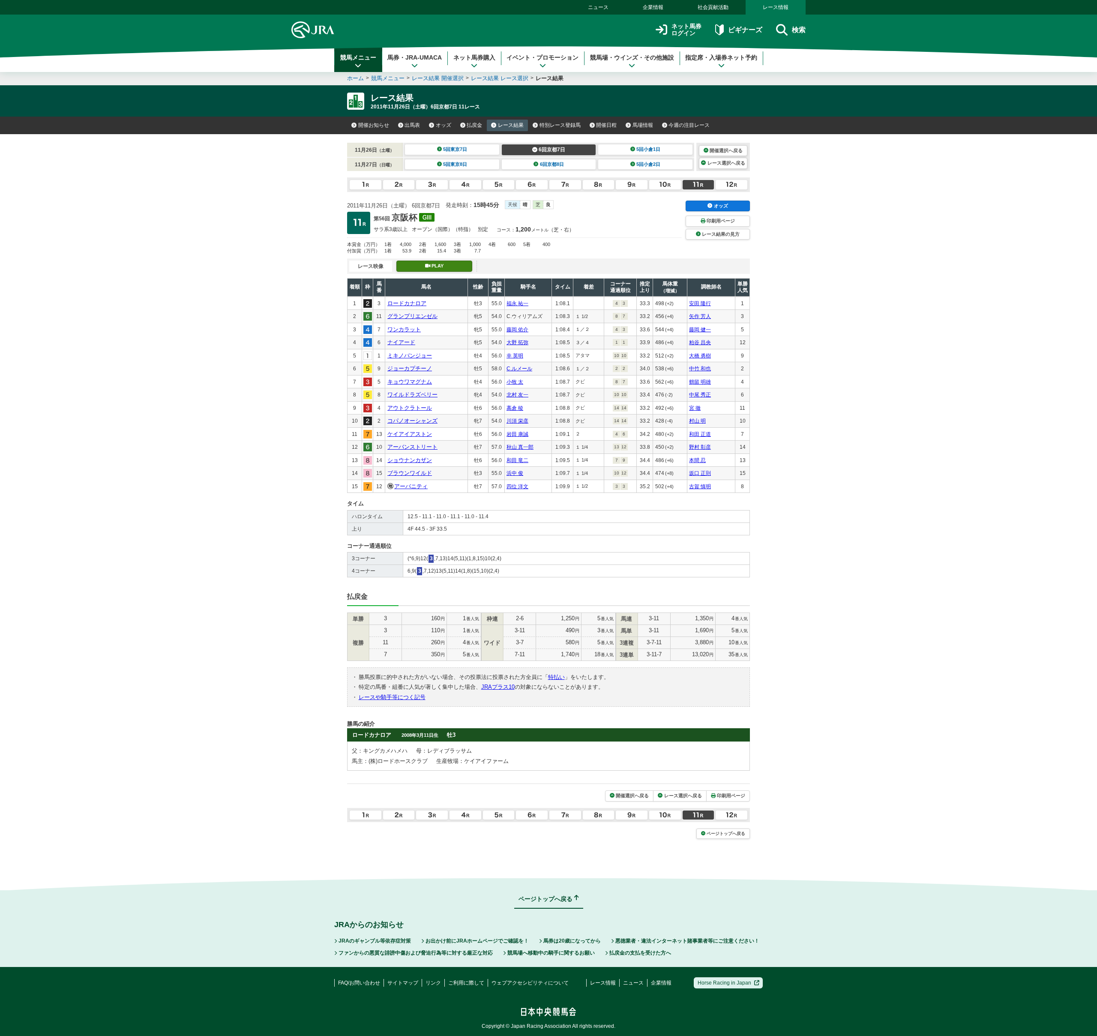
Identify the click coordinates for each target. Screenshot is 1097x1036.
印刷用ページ (721, 220)
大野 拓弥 (517, 342)
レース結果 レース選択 (499, 78)
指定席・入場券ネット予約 (721, 57)
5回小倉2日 (648, 164)
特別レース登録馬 (560, 125)
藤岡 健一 (700, 330)
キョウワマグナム (409, 381)
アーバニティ (411, 486)
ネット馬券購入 (474, 57)
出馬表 (412, 125)
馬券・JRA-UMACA (414, 57)
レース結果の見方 (721, 234)
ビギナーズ (745, 29)
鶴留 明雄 (700, 382)
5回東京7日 (455, 149)
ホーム (355, 78)
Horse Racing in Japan (724, 983)
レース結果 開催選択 (438, 78)
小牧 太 (515, 382)
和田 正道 (700, 434)
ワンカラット (404, 329)
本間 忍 (697, 460)
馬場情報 (642, 125)
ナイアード (401, 342)
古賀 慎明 (700, 486)
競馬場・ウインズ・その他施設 (632, 57)
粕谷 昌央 (700, 342)
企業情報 (653, 7)
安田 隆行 (700, 303)
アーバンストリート (412, 447)
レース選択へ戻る (726, 162)
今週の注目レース (689, 125)
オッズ (443, 125)
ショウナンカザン (409, 460)
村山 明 (697, 421)
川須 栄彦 (517, 421)
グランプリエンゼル (412, 316)
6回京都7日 (552, 150)
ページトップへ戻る (726, 833)
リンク (433, 983)
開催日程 (606, 125)
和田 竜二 (517, 460)
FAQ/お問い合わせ (359, 983)
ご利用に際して (466, 983)
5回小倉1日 (648, 149)
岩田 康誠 (517, 434)
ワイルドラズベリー (412, 394)
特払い (556, 677)
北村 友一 (517, 395)
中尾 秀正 (700, 395)
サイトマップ (402, 983)
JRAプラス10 (498, 687)
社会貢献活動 (713, 7)
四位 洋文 (517, 486)
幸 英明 (515, 356)
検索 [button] (799, 29)
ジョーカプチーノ (409, 368)
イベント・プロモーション (542, 57)
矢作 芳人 (700, 316)
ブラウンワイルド (409, 473)
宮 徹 (695, 408)
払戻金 (474, 125)
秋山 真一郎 (520, 447)
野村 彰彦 (700, 447)
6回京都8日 (552, 164)
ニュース (598, 7)
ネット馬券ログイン (686, 30)
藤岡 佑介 (517, 330)
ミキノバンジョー (409, 355)
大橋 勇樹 (700, 356)
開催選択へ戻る (726, 150)
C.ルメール (519, 369)
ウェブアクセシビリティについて (530, 983)
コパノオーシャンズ (412, 420)
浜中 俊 (515, 473)
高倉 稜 (515, 408)
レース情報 (775, 7)
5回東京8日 (455, 164)
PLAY (438, 265)
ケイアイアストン (409, 434)
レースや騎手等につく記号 (392, 697)
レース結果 (511, 125)
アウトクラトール (409, 408)
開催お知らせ (373, 125)
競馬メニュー (358, 57)
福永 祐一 (517, 303)
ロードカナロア (406, 303)
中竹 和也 (700, 369)
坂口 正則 (700, 473)
